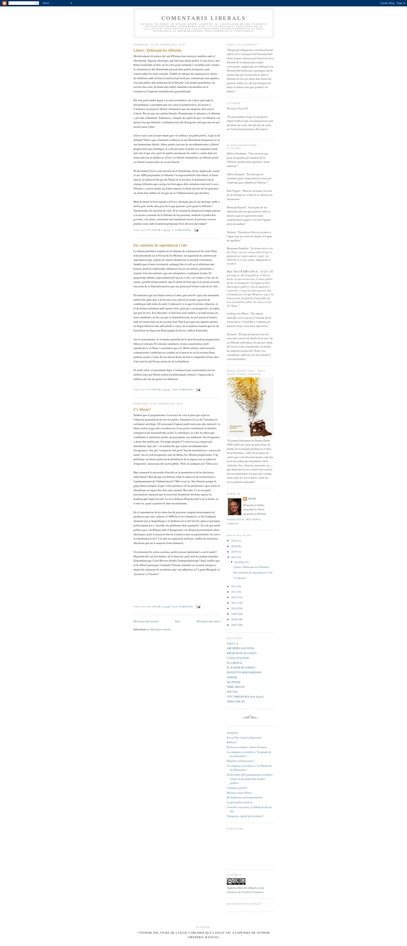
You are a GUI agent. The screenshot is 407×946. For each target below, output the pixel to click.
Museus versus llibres (239, 793)
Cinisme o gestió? (237, 788)
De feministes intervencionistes (245, 797)
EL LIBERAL (235, 663)
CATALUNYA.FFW (238, 658)
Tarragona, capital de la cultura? (245, 816)
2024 (234, 540)
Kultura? (232, 742)
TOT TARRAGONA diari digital (245, 696)
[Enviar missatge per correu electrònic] (196, 230)
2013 (234, 592)
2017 (234, 557)
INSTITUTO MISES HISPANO (244, 672)
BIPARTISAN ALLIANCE (242, 653)
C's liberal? (142, 409)
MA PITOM (233, 682)
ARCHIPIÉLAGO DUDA (240, 648)
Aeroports (232, 732)
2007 (234, 625)
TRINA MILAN (236, 701)
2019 (234, 552)
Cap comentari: (183, 389)
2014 (234, 586)
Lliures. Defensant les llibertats (157, 50)
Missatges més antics (208, 621)
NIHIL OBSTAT (236, 687)
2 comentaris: (182, 230)
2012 (234, 597)
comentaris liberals (204, 17)
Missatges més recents (146, 621)
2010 (234, 608)
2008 (234, 619)
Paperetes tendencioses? (240, 761)
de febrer (240, 562)
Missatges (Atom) (161, 629)
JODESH (232, 677)
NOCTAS (232, 692)
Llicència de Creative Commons (245, 892)
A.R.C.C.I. (232, 643)
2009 (234, 614)
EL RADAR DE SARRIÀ (241, 667)
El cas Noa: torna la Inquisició (244, 737)
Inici (177, 621)
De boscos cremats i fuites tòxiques (247, 747)
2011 (234, 603)
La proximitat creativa (239, 802)
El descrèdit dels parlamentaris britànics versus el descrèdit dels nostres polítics (249, 779)
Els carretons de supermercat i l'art (160, 245)
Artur (252, 499)
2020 (234, 546)
